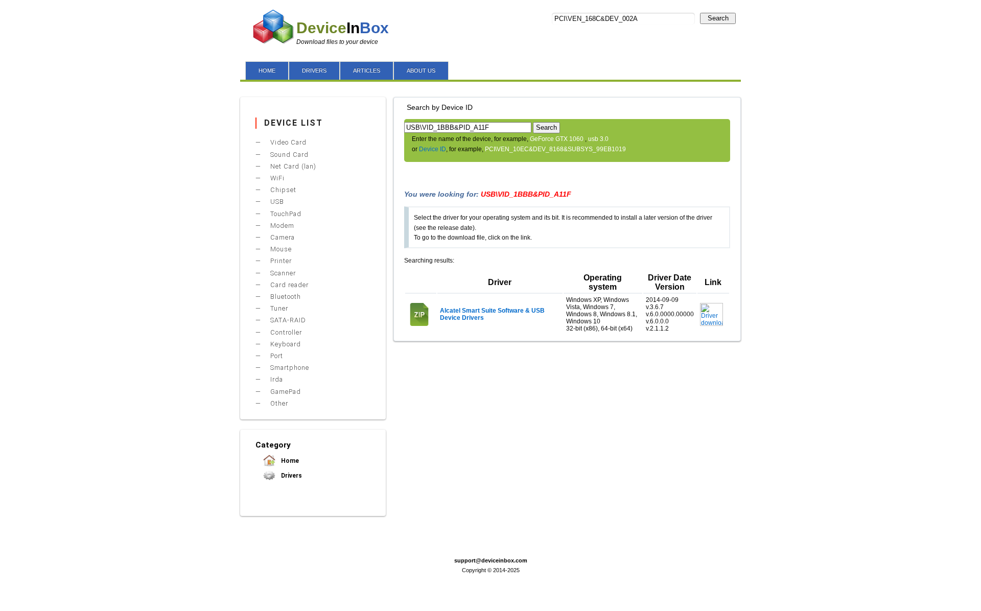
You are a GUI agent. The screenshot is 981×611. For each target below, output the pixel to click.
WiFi (276, 178)
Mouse (280, 249)
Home (289, 460)
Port (275, 356)
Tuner (278, 308)
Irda (275, 379)
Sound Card (288, 154)
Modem (281, 225)
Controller (285, 332)
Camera (281, 237)
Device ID (432, 149)
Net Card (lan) (292, 166)
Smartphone (288, 367)
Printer (280, 261)
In (342, 27)
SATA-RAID (287, 320)
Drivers (290, 475)
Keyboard (284, 344)
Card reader (288, 285)
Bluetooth (284, 296)
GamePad (284, 391)
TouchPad (284, 214)
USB (276, 201)
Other (278, 403)
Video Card (287, 142)
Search (718, 18)
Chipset (282, 190)
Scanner (282, 273)
